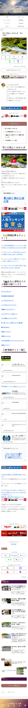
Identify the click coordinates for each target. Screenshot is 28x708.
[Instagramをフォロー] (20, 568)
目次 (12, 124)
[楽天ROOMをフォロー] (20, 571)
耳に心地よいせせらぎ (11, 128)
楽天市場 (13, 544)
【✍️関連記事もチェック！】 (13, 131)
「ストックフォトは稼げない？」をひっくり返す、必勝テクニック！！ (13, 455)
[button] (18, 61)
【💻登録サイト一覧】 (11, 140)
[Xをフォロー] (7, 568)
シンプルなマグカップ (7, 300)
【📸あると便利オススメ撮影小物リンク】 (14, 136)
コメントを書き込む (14, 685)
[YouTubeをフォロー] (7, 571)
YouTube (5, 548)
